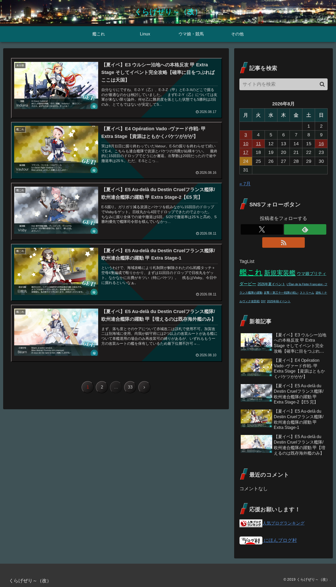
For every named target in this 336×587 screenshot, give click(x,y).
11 (258, 143)
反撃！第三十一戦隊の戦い (281, 292)
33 (130, 387)
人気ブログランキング (283, 523)
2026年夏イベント (271, 284)
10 (245, 143)
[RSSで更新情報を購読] (283, 242)
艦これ (251, 272)
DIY (263, 301)
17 (245, 152)
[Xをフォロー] (262, 229)
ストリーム (307, 292)
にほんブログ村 (279, 540)
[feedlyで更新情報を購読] (305, 229)
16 (321, 143)
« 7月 (245, 183)
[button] (322, 84)
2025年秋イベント (279, 301)
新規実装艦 (280, 273)
